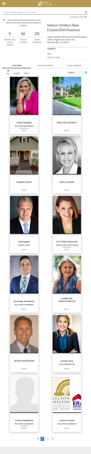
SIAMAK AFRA (24, 182)
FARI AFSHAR (66, 182)
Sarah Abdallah (24, 122)
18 (48, 439)
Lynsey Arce (66, 360)
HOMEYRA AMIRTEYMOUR (66, 300)
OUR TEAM (16, 65)
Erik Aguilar (24, 241)
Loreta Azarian (67, 420)
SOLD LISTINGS (74, 65)
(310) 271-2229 (53, 57)
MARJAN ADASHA (67, 122)
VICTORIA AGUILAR (66, 241)
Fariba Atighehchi (24, 420)
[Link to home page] (45, 3)
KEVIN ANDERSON (24, 360)
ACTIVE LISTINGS (45, 65)
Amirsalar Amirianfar (24, 301)
